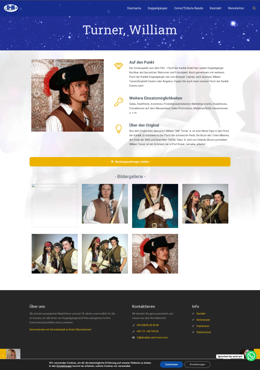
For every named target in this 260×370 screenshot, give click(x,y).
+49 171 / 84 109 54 (147, 331)
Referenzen (203, 319)
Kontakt (201, 313)
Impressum (203, 326)
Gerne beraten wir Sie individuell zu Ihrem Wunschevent (60, 329)
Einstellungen (64, 366)
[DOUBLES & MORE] (11, 8)
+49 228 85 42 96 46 (147, 325)
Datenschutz (204, 332)
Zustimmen (171, 364)
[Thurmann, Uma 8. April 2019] (10, 356)
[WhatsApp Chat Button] (251, 356)
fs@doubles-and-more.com (152, 337)
